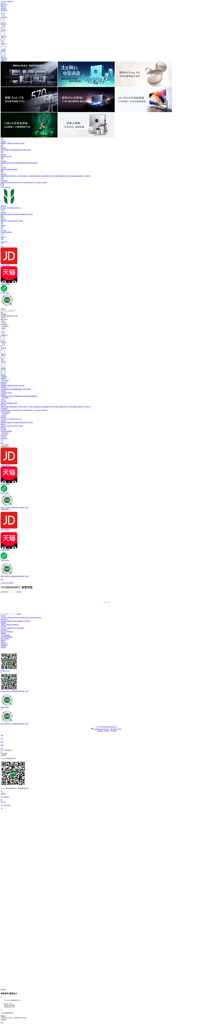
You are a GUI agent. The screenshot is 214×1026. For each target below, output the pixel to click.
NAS (2, 243)
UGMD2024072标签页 (7, 583)
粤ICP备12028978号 (116, 729)
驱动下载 (14, 316)
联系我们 (3, 647)
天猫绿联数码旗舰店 (7, 637)
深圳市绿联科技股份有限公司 (108, 727)
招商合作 (3, 642)
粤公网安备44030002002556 (101, 729)
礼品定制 (3, 316)
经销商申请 (4, 644)
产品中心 (3, 3)
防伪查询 (9, 316)
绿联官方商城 (5, 638)
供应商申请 (4, 645)
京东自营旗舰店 (5, 635)
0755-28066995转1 (6, 805)
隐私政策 (100, 731)
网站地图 (113, 731)
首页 (2, 579)
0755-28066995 (5, 797)
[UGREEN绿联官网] (7, 1)
